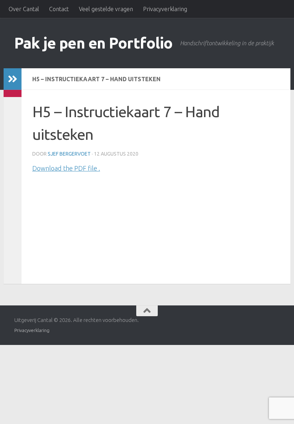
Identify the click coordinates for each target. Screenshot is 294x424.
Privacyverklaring (165, 9)
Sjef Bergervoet (69, 154)
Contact (59, 9)
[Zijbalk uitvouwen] (13, 79)
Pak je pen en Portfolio (93, 42)
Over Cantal (24, 9)
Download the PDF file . (66, 168)
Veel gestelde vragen (106, 9)
